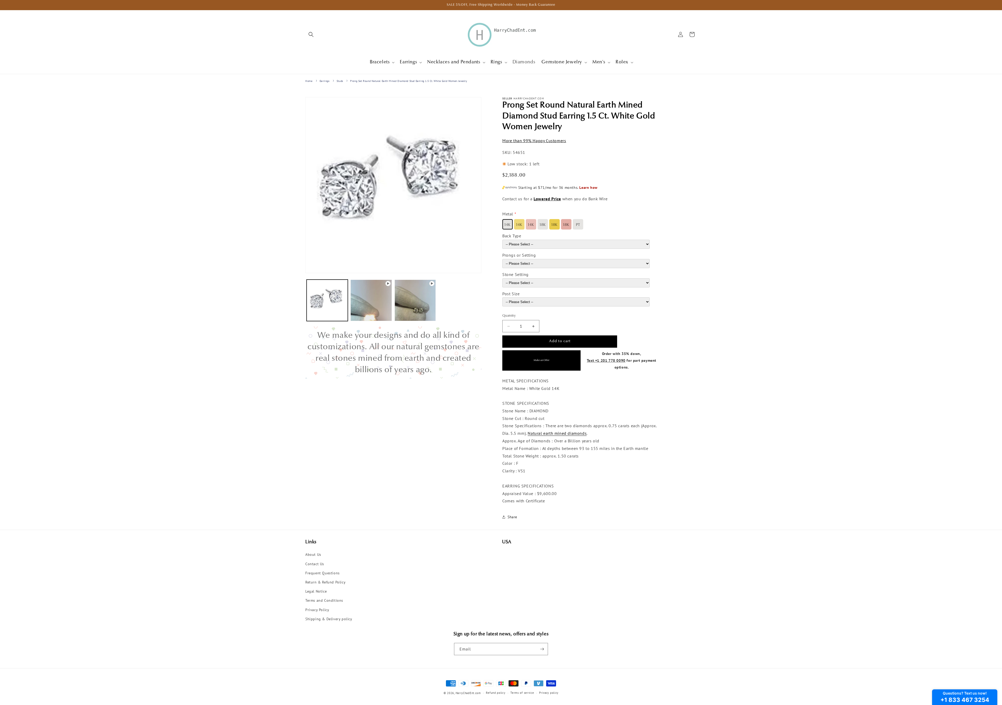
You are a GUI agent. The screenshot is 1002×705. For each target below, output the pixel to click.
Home (308, 81)
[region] (393, 352)
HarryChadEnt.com (468, 693)
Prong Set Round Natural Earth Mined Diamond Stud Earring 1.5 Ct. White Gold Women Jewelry (408, 81)
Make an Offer (541, 360)
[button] (311, 34)
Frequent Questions (322, 573)
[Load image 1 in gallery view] (327, 300)
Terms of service (522, 693)
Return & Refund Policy (325, 582)
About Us (313, 554)
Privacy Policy (317, 609)
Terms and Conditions (324, 600)
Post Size (511, 293)
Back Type (511, 235)
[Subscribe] (542, 649)
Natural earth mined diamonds (557, 433)
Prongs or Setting (519, 255)
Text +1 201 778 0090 (606, 360)
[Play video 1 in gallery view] (371, 300)
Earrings (325, 81)
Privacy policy (548, 693)
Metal (507, 214)
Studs (340, 81)
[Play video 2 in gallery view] (415, 300)
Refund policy (495, 693)
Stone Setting (515, 274)
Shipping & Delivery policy (328, 619)
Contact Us (314, 564)
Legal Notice (316, 591)
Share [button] (512, 517)
